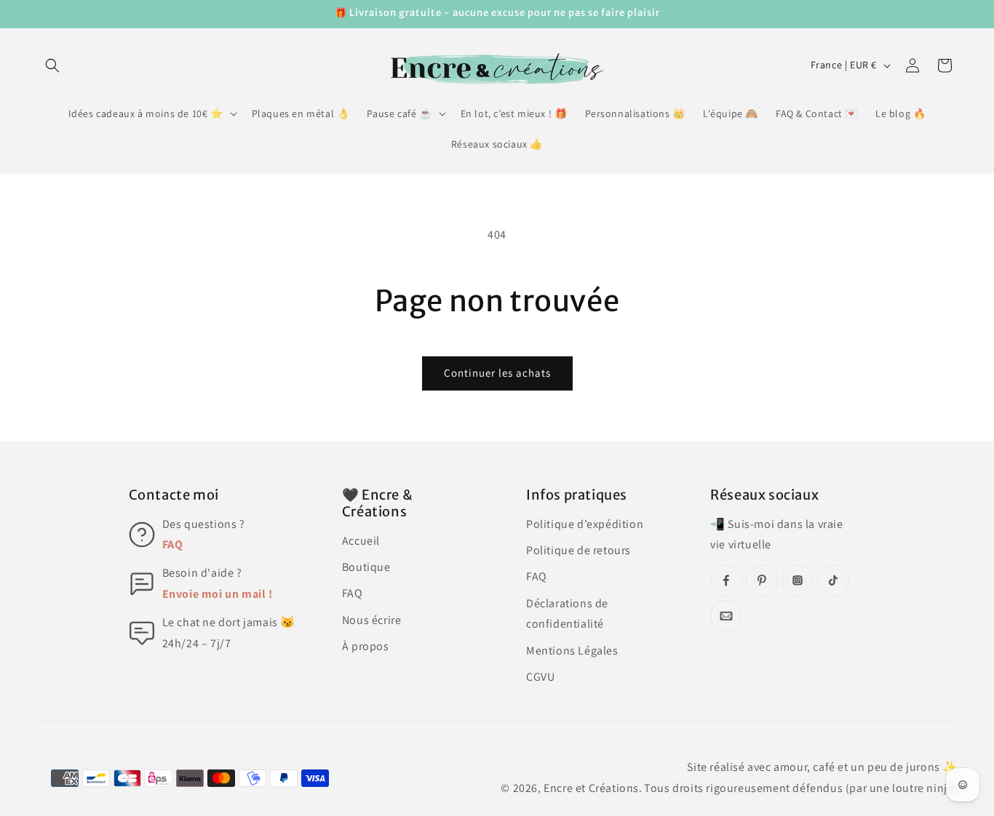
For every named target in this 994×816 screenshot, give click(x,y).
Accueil (361, 540)
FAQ (172, 544)
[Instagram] (798, 580)
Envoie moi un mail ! (217, 593)
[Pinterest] (762, 580)
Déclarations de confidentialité (567, 614)
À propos (365, 646)
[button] (52, 65)
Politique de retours (578, 550)
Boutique (366, 567)
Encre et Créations (591, 788)
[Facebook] (726, 580)
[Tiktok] (833, 580)
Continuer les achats (497, 373)
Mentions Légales (572, 650)
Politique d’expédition (584, 524)
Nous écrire (372, 620)
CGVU (540, 676)
